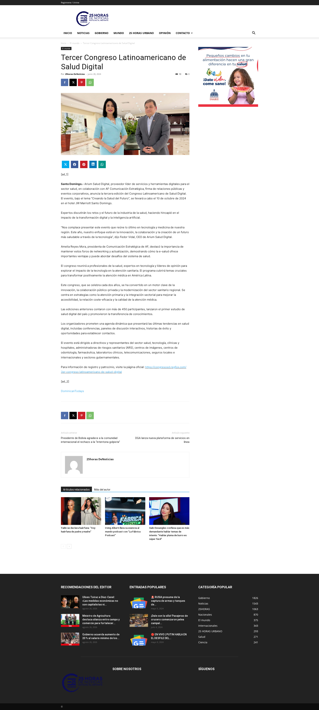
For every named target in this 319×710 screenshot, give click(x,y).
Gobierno (101, 33)
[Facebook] (64, 82)
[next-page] (69, 546)
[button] (253, 33)
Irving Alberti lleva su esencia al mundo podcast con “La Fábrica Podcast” (122, 532)
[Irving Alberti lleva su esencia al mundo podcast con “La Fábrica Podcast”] (125, 511)
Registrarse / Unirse (70, 2)
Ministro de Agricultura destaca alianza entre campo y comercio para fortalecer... (101, 619)
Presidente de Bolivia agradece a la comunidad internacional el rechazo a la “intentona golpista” (90, 440)
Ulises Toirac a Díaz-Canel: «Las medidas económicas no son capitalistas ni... (100, 601)
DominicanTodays (72, 391)
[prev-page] (63, 546)
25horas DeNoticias (75, 74)
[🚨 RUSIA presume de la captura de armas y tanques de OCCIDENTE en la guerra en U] (139, 601)
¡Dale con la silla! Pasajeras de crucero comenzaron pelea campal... (169, 619)
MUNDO (119, 33)
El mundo (74, 43)
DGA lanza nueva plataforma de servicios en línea (162, 440)
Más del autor (102, 489)
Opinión (165, 33)
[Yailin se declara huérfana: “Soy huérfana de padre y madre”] (81, 511)
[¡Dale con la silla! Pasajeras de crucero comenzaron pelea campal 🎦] (139, 620)
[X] (73, 82)
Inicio (68, 33)
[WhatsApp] (90, 82)
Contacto (183, 33)
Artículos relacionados (76, 489)
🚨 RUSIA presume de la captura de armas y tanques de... (168, 601)
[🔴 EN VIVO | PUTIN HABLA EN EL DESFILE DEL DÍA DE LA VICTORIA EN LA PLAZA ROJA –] (139, 639)
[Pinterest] (81, 82)
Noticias (83, 33)
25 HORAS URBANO (141, 33)
